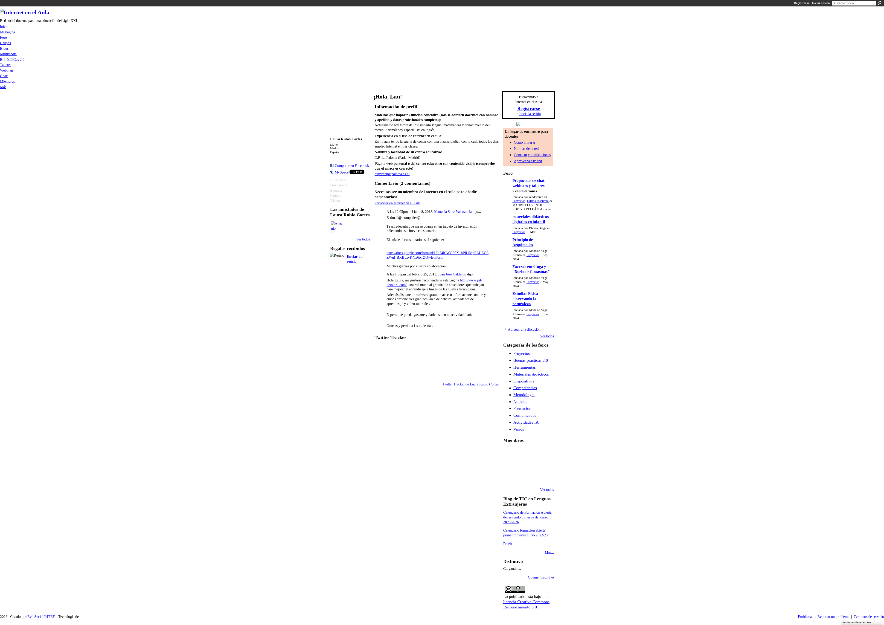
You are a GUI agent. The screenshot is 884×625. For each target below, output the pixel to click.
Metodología (524, 394)
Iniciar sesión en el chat (857, 622)
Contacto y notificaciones (532, 155)
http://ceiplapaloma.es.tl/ (392, 174)
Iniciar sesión (821, 3)
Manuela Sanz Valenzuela (453, 212)
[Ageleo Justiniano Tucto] (520, 452)
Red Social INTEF (41, 617)
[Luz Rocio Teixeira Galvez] (508, 477)
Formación (522, 408)
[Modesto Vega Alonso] (508, 464)
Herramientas (524, 367)
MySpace (342, 172)
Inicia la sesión (530, 114)
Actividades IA (526, 422)
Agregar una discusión (524, 329)
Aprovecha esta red (528, 161)
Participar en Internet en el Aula (397, 203)
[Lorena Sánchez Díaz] (520, 464)
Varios (518, 429)
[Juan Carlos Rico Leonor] (532, 464)
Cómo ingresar (524, 142)
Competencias (525, 387)
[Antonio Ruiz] (336, 226)
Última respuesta (538, 201)
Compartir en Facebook (352, 166)
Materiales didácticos (531, 374)
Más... (549, 552)
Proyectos (518, 201)
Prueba (508, 544)
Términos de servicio (869, 617)
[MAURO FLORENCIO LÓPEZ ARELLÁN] (508, 452)
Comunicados (524, 415)
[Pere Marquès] (520, 477)
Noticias (520, 401)
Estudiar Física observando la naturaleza (525, 298)
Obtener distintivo (541, 577)
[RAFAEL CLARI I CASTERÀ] (532, 452)
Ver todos (363, 239)
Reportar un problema (833, 617)
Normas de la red (526, 148)
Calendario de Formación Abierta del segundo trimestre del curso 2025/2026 (527, 517)
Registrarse (802, 3)
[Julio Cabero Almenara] (532, 477)
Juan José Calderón (452, 274)
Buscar (879, 3)
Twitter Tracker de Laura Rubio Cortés (470, 384)
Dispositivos (523, 381)
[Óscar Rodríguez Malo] (544, 452)
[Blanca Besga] (544, 464)
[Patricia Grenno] (544, 477)
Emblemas (805, 617)
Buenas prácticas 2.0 (530, 360)
